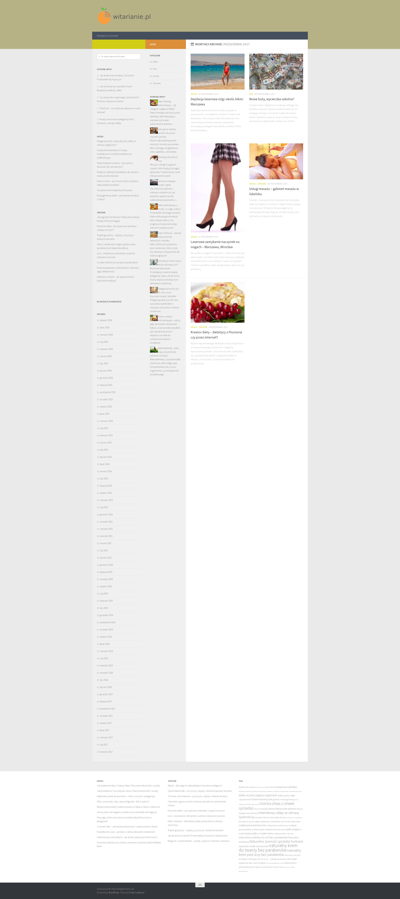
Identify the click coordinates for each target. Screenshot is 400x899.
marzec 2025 (106, 442)
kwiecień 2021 (106, 536)
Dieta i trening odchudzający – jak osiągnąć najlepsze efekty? (163, 105)
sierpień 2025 (106, 406)
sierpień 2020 (106, 586)
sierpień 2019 (106, 636)
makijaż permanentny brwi (252, 825)
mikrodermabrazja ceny (274, 829)
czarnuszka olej (270, 787)
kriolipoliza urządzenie (294, 818)
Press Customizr (136, 892)
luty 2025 (104, 449)
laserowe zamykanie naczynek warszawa (280, 821)
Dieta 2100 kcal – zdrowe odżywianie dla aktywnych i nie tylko (165, 237)
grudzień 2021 (106, 514)
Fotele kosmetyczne (261, 799)
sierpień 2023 (106, 492)
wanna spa (278, 867)
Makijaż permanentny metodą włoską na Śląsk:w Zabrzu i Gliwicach (128, 806)
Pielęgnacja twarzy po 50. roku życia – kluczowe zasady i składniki (164, 292)
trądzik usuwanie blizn (264, 867)
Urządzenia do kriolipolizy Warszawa (114, 190)
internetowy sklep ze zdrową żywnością (269, 815)
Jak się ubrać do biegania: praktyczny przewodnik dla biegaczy (127, 812)
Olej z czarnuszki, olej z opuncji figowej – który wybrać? (123, 801)
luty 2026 (104, 363)
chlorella (261, 787)
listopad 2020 (106, 572)
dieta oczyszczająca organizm (258, 795)
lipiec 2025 (104, 413)
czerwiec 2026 (106, 334)
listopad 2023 (106, 485)
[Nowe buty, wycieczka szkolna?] (276, 72)
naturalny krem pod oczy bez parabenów (270, 852)
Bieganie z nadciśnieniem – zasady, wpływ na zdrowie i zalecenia (198, 840)
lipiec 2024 (104, 464)
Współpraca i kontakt (107, 35)
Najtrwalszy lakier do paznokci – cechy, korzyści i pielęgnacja (126, 796)
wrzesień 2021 (106, 521)
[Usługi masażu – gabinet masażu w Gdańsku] (276, 161)
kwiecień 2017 (106, 751)
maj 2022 (104, 507)
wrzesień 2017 (106, 715)
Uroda (194, 94)
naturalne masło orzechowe (253, 846)
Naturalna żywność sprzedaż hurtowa (276, 841)
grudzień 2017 (106, 694)
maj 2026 (104, 341)
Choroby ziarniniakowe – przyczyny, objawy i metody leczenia (197, 796)
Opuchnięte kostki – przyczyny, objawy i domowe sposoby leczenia (200, 790)
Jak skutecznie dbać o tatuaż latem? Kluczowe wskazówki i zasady (128, 785)
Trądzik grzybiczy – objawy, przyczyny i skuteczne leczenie (195, 830)
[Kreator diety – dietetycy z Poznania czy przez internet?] (218, 302)
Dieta (155, 61)
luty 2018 (104, 679)
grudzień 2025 (106, 377)
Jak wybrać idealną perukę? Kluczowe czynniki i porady (163, 133)
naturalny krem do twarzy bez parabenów (268, 848)
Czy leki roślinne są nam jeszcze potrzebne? (117, 262)
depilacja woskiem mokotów (269, 791)
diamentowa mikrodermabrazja (291, 791)
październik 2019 (107, 622)
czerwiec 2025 (106, 420)
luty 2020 (104, 607)
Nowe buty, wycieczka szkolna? (271, 99)
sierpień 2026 (106, 320)
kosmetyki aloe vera (262, 817)
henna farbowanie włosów (282, 808)
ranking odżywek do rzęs (274, 863)
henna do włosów (261, 809)
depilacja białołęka (287, 787)
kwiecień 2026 (106, 349)
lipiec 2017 (104, 730)
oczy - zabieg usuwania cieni (277, 858)
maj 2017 (104, 744)
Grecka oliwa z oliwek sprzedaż (266, 806)
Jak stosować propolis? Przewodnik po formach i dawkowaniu (198, 835)
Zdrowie (262, 183)
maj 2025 (104, 428)
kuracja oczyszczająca (249, 821)
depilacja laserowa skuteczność (249, 791)
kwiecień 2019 (106, 665)
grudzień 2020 (106, 564)
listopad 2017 (106, 701)
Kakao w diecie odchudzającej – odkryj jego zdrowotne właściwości (165, 320)
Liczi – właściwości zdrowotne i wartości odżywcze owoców (196, 815)
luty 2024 (104, 478)
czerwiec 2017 (106, 737)
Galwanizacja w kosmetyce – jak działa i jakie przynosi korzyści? (127, 837)
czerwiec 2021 (106, 528)
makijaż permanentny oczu (277, 825)
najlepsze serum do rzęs (283, 833)
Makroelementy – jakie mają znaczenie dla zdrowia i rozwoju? (164, 352)
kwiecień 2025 (106, 435)
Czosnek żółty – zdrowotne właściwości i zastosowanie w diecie (127, 826)
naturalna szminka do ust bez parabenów (263, 837)
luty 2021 (104, 550)
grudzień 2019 (106, 615)
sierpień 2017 (106, 723)
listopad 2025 (106, 385)
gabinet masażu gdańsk (283, 799)
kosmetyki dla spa (278, 817)
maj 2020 (104, 593)
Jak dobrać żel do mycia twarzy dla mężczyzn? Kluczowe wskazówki (165, 264)
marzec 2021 (106, 543)
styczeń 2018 (106, 687)
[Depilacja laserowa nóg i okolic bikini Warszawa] (218, 72)
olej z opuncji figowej (257, 863)
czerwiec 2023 (106, 500)
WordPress (114, 892)
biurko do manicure (248, 786)
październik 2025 (107, 392)
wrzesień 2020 (106, 579)
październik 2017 (107, 708)
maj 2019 (104, 658)
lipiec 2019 (104, 643)
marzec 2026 (106, 356)
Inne (251, 94)
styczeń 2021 (106, 557)
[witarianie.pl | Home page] (124, 15)
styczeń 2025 (106, 456)
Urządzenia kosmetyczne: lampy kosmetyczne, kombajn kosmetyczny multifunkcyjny (114, 154)
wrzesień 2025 (106, 399)
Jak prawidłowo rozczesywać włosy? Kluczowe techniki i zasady (127, 790)
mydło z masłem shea (262, 833)
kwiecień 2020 (106, 600)
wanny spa (287, 867)
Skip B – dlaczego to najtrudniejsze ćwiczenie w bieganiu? (195, 785)
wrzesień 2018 (106, 672)
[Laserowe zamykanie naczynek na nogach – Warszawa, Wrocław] (218, 187)
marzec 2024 (106, 471)
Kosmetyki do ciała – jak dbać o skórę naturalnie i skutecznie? (126, 831)
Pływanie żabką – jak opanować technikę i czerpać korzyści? (196, 810)
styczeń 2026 (106, 370)
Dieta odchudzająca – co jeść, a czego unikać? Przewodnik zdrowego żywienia (165, 209)
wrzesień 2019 (106, 629)
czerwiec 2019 (106, 651)
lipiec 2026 (104, 327)
